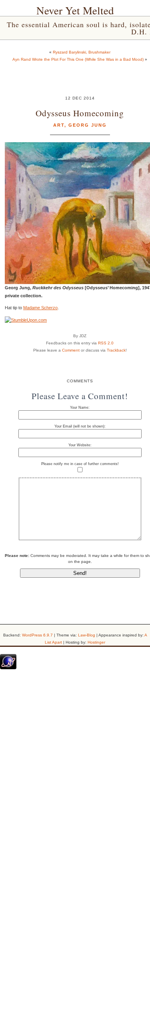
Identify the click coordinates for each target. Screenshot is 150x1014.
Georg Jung (87, 125)
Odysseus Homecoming (80, 113)
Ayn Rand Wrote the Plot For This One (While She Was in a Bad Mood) (78, 59)
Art (58, 125)
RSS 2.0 (106, 343)
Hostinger (96, 642)
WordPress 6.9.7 (37, 635)
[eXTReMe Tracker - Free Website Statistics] (8, 667)
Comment (71, 350)
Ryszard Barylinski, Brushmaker (81, 52)
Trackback (116, 350)
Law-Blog (86, 635)
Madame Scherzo (40, 307)
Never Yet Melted (75, 10)
